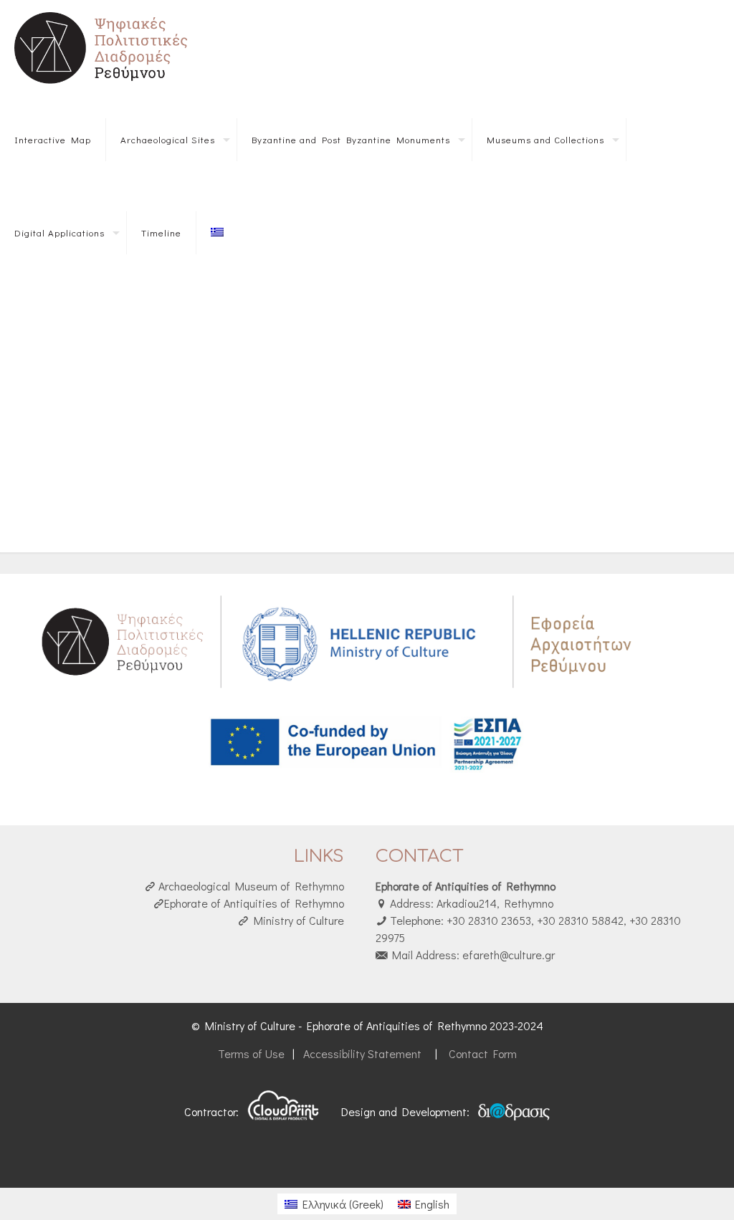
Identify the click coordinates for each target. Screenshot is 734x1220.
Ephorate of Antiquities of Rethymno (254, 903)
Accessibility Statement (362, 1053)
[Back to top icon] (665, 1191)
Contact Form (481, 1053)
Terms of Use (252, 1053)
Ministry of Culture (296, 920)
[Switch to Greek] (217, 232)
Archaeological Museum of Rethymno (250, 885)
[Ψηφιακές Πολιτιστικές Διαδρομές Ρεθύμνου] (103, 46)
